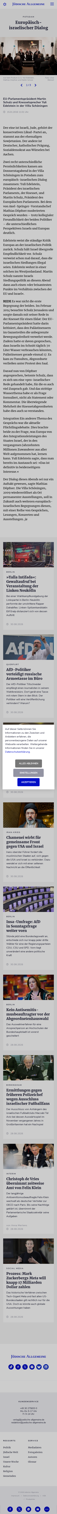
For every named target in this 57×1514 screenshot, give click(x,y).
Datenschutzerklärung (17, 752)
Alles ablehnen (28, 763)
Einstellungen (28, 772)
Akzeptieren (28, 782)
